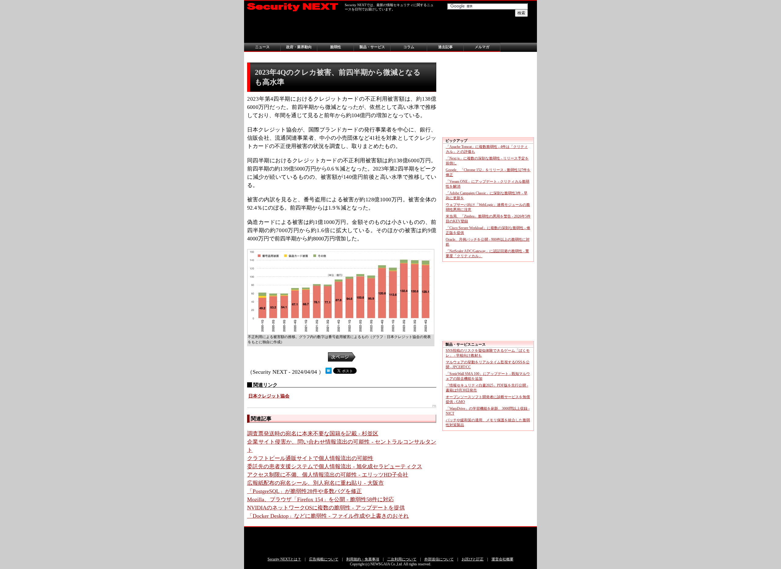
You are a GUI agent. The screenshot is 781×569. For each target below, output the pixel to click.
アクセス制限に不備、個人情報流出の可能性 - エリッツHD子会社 (327, 475)
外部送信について (439, 559)
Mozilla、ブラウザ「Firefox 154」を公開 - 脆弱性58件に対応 (320, 499)
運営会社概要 (502, 559)
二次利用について (401, 559)
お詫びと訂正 (473, 559)
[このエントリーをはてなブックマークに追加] (329, 372)
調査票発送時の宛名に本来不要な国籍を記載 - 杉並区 (312, 433)
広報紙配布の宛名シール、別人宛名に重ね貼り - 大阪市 (315, 483)
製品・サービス (372, 47)
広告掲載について (323, 559)
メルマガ (482, 47)
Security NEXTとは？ (284, 559)
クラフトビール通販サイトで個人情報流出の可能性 (310, 458)
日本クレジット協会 (269, 396)
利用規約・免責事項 (362, 559)
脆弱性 (335, 47)
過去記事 (445, 47)
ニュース (262, 47)
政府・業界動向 (299, 47)
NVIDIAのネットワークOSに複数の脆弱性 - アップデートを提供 (326, 508)
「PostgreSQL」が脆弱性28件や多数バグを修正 (304, 491)
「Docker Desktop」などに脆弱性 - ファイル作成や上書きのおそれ (328, 516)
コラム (408, 47)
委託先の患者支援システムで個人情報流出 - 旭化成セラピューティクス (334, 466)
